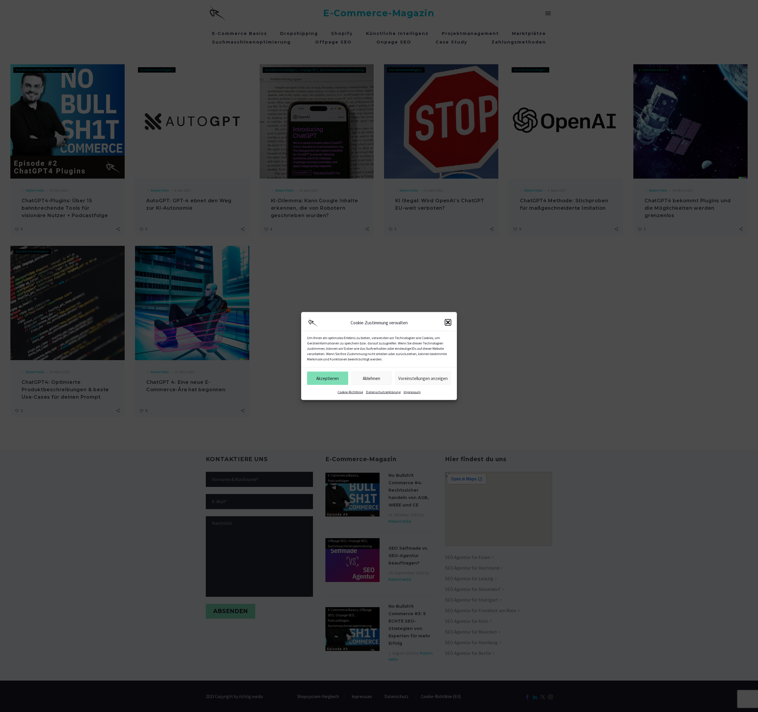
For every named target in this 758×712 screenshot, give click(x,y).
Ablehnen (371, 378)
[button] (448, 322)
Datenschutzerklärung (383, 392)
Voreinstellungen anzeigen (423, 378)
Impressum (412, 392)
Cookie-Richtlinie (350, 392)
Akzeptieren (327, 378)
